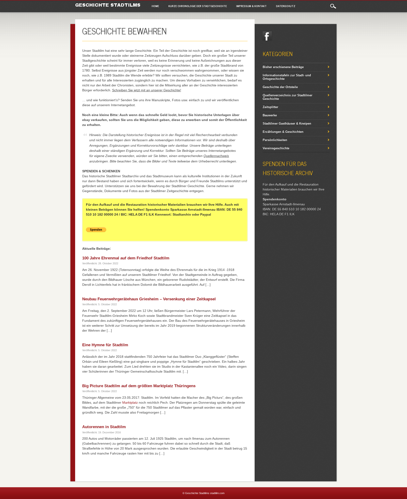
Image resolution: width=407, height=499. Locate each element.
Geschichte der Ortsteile (280, 87)
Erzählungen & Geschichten (283, 131)
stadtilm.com (217, 493)
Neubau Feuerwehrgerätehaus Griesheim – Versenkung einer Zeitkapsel (149, 299)
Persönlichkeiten (275, 140)
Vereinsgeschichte (276, 148)
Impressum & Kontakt (251, 6)
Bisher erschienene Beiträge (283, 67)
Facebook (267, 36)
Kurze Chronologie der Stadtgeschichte (197, 6)
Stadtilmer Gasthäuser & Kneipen (287, 123)
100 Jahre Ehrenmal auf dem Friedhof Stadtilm (125, 258)
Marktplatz (130, 402)
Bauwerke (270, 115)
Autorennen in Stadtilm (104, 427)
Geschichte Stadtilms (107, 5)
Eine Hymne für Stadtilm (105, 345)
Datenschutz (285, 6)
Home (155, 6)
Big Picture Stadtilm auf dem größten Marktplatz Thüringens (138, 386)
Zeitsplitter (270, 107)
